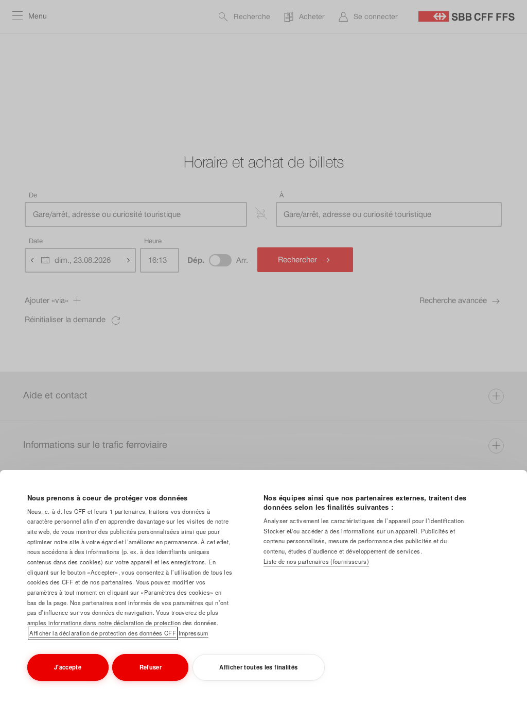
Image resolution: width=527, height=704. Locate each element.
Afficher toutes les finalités (258, 667)
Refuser (150, 667)
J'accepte (67, 667)
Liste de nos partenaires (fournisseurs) (316, 561)
